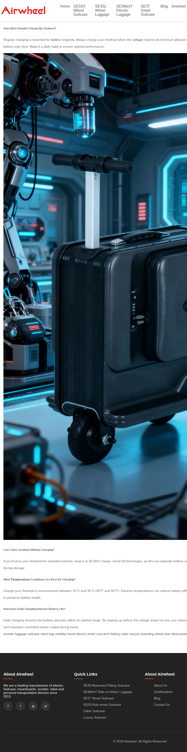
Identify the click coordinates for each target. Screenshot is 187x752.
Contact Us (162, 704)
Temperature (20, 579)
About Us (160, 685)
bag (51, 634)
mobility (60, 634)
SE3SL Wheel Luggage (102, 10)
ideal (174, 634)
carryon (134, 634)
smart (91, 634)
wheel (159, 634)
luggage (21, 634)
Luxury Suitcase (94, 717)
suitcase (33, 634)
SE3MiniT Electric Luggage (124, 10)
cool (99, 634)
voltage (137, 40)
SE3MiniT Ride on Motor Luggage (107, 692)
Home (65, 6)
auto (167, 634)
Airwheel (178, 6)
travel (71, 634)
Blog (164, 6)
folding (115, 634)
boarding (147, 634)
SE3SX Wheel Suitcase (80, 10)
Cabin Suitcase (94, 711)
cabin (124, 634)
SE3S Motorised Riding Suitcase (106, 685)
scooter (8, 634)
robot (44, 634)
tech (106, 634)
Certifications (163, 692)
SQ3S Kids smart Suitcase (102, 704)
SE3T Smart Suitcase (148, 10)
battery (56, 40)
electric (81, 634)
